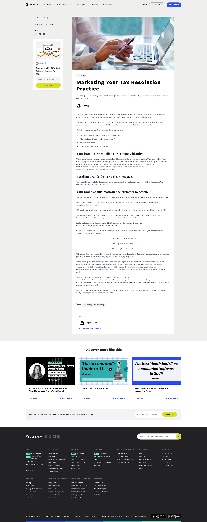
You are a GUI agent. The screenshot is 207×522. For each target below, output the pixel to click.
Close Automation (35, 453)
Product (47, 5)
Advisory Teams (54, 495)
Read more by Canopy (89, 328)
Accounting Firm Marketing (94, 305)
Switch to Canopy (123, 453)
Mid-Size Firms (54, 486)
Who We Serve (64, 5)
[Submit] (178, 436)
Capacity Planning (55, 465)
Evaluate (81, 5)
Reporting (52, 462)
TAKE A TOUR (157, 5)
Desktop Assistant (77, 495)
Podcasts (142, 462)
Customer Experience (79, 486)
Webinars (142, 456)
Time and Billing (54, 453)
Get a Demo (174, 5)
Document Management (34, 464)
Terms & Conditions (72, 516)
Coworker (101, 453)
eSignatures (75, 465)
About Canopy (167, 453)
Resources (107, 5)
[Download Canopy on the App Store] (158, 516)
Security (97, 465)
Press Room (166, 459)
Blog (140, 453)
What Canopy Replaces (125, 459)
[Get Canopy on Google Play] (174, 516)
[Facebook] (50, 436)
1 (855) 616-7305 (53, 516)
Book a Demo (30, 486)
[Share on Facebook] (44, 34)
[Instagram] (54, 436)
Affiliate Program (100, 489)
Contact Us (166, 462)
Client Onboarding (78, 462)
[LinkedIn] (46, 436)
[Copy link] (35, 34)
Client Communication (79, 459)
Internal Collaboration (56, 459)
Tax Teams (52, 498)
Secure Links (76, 468)
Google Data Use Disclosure (110, 516)
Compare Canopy (123, 456)
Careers (165, 456)
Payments (52, 456)
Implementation (77, 483)
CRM (95, 459)
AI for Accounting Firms (102, 462)
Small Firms (52, 489)
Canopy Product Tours (34, 489)
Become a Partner (100, 486)
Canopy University (78, 489)
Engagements (30, 461)
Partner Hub (98, 483)
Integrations (30, 495)
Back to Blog (42, 18)
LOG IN (144, 5)
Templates (29, 470)
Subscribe (169, 414)
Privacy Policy (89, 516)
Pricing (95, 5)
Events (141, 468)
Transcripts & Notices (56, 468)
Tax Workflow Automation (34, 457)
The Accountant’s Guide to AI (95, 388)
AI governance (31, 492)
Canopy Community (78, 492)
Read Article (64, 398)
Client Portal (76, 456)
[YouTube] (58, 436)
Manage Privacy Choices (136, 516)
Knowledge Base (77, 498)
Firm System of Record (102, 456)
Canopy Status (167, 465)
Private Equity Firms (56, 492)
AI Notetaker (79, 453)
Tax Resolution (53, 471)
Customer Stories (123, 462)
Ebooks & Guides (145, 459)
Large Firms (52, 483)
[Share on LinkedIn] (40, 34)
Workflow (29, 467)
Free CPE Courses (146, 465)
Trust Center (30, 498)
